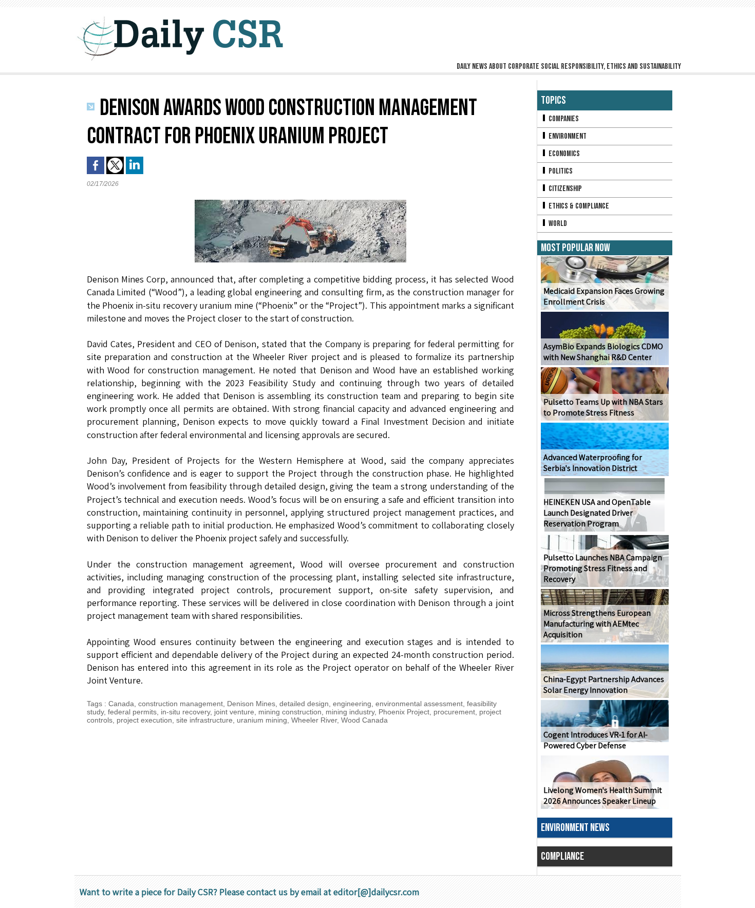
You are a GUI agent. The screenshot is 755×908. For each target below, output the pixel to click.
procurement (454, 712)
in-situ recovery (185, 712)
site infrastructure (204, 720)
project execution (144, 720)
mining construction (290, 712)
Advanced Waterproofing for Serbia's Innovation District (592, 463)
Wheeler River (314, 720)
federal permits (132, 712)
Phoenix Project (404, 712)
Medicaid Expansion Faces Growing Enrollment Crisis (604, 296)
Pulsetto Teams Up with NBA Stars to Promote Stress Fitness (603, 407)
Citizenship (564, 189)
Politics (560, 171)
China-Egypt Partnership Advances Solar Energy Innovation (603, 684)
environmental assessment (419, 703)
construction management (180, 703)
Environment (567, 136)
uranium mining (262, 720)
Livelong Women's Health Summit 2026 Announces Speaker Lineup (602, 795)
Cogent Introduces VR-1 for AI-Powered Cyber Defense (595, 740)
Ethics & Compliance (578, 206)
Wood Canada (364, 720)
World (557, 224)
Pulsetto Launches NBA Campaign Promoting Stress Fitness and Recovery (602, 568)
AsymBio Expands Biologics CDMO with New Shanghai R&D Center (603, 352)
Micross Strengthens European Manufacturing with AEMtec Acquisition (597, 624)
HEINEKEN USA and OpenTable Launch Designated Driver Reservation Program (597, 513)
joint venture (234, 712)
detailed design (304, 703)
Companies (563, 119)
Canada (121, 703)
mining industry (350, 712)
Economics (563, 154)
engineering (352, 703)
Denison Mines (251, 703)
